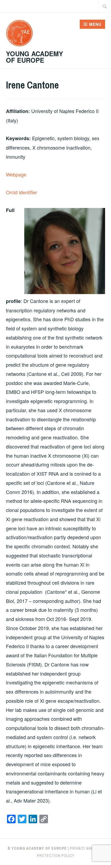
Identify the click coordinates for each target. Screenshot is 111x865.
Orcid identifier (21, 192)
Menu (95, 24)
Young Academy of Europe (34, 57)
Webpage (16, 174)
